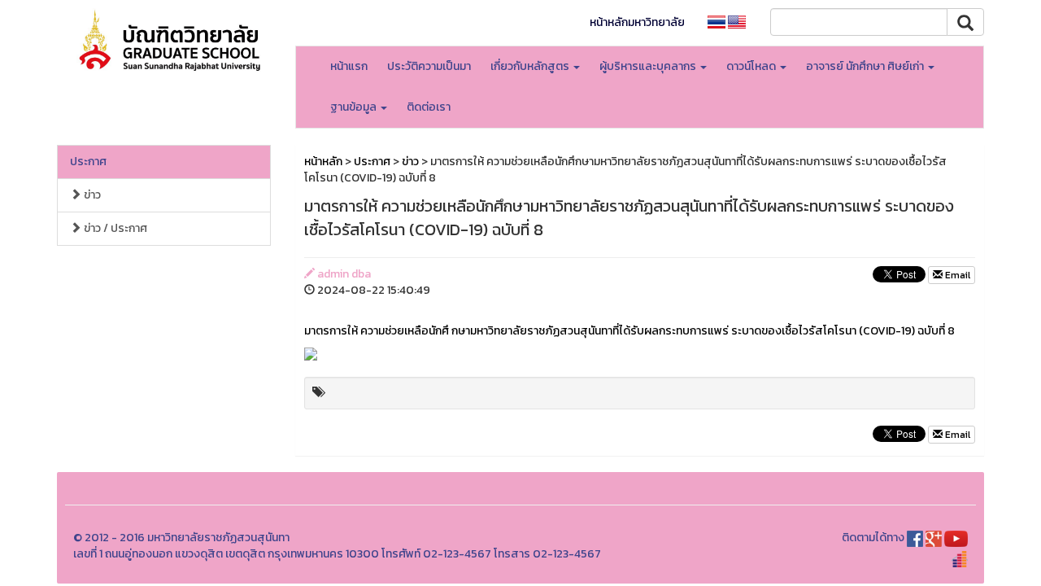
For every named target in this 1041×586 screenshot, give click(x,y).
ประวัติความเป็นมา (429, 66)
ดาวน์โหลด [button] (752, 66)
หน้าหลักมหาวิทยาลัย (637, 22)
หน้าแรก (349, 66)
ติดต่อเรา (429, 107)
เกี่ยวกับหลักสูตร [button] (531, 66)
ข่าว (91, 194)
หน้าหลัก (323, 161)
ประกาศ (88, 161)
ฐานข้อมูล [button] (354, 107)
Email (956, 275)
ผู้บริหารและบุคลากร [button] (649, 66)
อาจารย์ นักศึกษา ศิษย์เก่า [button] (866, 66)
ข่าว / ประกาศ (114, 228)
